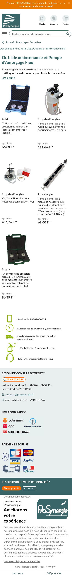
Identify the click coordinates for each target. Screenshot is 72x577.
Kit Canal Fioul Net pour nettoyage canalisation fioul (18, 200)
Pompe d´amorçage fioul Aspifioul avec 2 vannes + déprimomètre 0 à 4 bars (52, 126)
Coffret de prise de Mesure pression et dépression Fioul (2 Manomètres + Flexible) (17, 128)
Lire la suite (8, 77)
